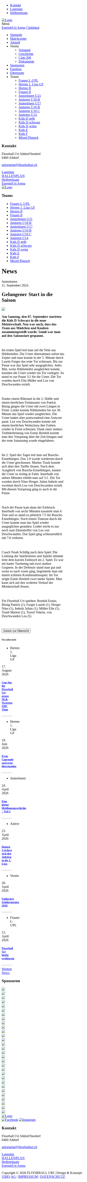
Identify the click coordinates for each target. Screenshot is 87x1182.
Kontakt (15, 5)
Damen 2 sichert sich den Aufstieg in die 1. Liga (7, 855)
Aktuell (15, 42)
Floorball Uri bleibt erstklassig (8, 953)
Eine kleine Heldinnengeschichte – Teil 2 (14, 806)
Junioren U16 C (29, 111)
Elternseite (17, 73)
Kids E (23, 130)
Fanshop (16, 69)
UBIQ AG (9, 1176)
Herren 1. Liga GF (31, 84)
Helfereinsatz (19, 13)
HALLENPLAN (13, 176)
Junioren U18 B (29, 99)
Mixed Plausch (28, 137)
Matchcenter (18, 38)
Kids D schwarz (29, 122)
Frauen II (25, 92)
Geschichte (26, 54)
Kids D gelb (27, 118)
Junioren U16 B (29, 107)
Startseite (16, 35)
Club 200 (25, 57)
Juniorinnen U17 (30, 103)
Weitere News (7, 971)
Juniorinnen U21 (30, 95)
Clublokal (32, 27)
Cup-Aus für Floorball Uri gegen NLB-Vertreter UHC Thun (7, 696)
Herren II (25, 88)
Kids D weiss (28, 126)
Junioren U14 (28, 115)
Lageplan (16, 9)
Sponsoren (17, 65)
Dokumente (26, 61)
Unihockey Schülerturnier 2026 (10, 902)
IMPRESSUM (28, 1176)
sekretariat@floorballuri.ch (19, 165)
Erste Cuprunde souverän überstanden (9, 761)
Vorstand (24, 50)
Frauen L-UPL (28, 80)
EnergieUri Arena (13, 27)
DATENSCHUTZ (52, 1176)
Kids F (23, 134)
